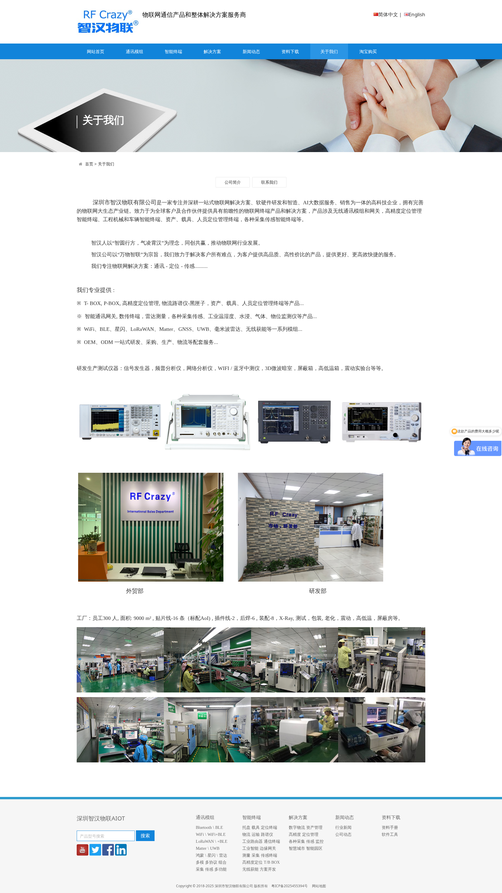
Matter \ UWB (207, 848)
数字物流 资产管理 (305, 827)
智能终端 (173, 51)
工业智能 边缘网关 (259, 848)
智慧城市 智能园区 (305, 848)
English (417, 14)
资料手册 (390, 827)
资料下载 (290, 51)
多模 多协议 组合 (211, 862)
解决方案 (212, 51)
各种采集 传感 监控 (306, 841)
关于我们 (329, 51)
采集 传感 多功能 (211, 869)
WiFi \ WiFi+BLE (211, 834)
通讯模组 (134, 51)
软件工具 (390, 834)
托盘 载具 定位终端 (259, 827)
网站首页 (95, 51)
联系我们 (269, 182)
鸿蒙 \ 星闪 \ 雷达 (211, 855)
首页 (89, 164)
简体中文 (388, 14)
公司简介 (233, 182)
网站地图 (319, 885)
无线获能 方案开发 (259, 869)
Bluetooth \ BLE (209, 827)
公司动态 (343, 834)
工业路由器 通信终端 (261, 841)
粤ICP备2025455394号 (290, 885)
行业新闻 (343, 827)
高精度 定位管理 (303, 834)
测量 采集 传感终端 (259, 855)
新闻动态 (251, 51)
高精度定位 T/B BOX (261, 862)
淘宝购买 (368, 51)
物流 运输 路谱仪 (257, 834)
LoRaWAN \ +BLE (211, 841)
